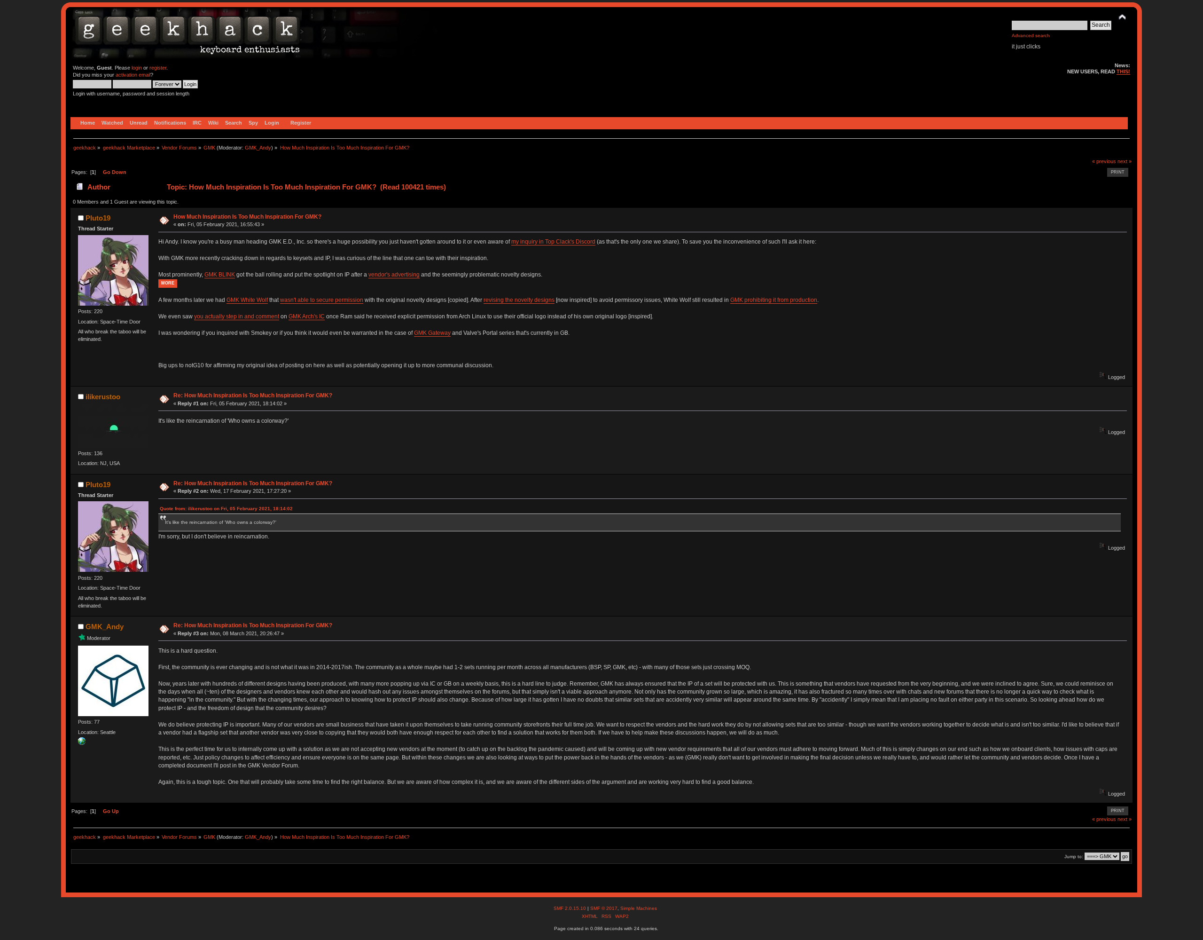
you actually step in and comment (236, 316)
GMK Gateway (432, 333)
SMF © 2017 (603, 908)
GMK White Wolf (247, 300)
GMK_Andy (258, 147)
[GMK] (82, 743)
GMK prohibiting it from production (773, 300)
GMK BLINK (219, 274)
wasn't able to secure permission (321, 300)
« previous (1104, 161)
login (137, 68)
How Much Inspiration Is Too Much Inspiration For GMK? (247, 216)
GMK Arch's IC (307, 316)
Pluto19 (98, 218)
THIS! (1123, 71)
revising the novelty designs (519, 300)
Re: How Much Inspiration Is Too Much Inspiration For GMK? (252, 395)
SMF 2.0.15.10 (570, 908)
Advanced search (1031, 35)
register (157, 68)
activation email (133, 75)
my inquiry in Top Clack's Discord (553, 241)
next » (1124, 161)
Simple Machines (638, 908)
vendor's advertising (394, 274)
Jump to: (1073, 856)
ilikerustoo (103, 397)
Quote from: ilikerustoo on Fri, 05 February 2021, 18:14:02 (226, 508)
